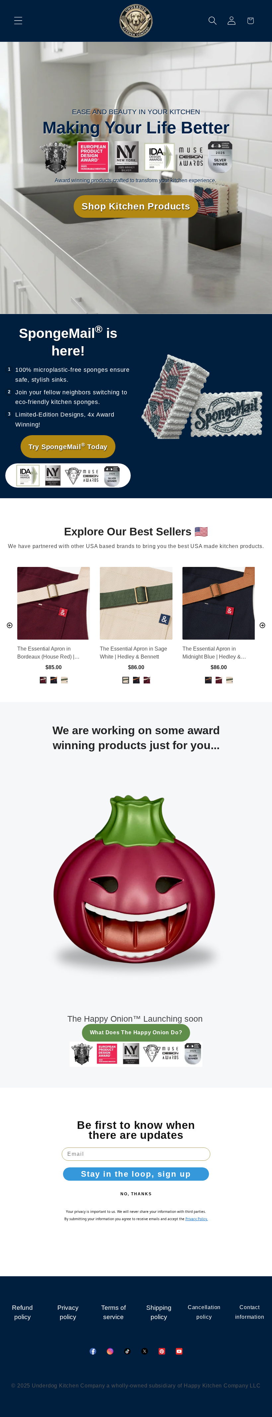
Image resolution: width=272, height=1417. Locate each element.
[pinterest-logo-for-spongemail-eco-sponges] (162, 1351)
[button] (18, 20)
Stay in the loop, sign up (136, 1173)
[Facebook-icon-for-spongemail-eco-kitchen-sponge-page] (93, 1351)
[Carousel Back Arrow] (9, 625)
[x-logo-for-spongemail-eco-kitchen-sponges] (144, 1351)
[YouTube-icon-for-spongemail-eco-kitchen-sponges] (179, 1351)
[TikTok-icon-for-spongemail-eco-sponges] (127, 1351)
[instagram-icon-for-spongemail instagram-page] (110, 1351)
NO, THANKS (136, 1194)
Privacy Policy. (196, 1219)
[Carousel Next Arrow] (262, 625)
